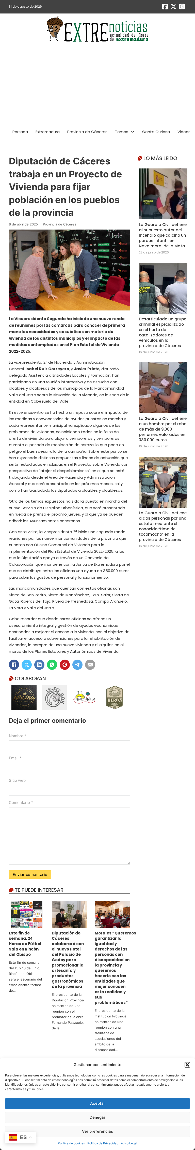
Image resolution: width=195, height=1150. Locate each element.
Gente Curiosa (156, 131)
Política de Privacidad (102, 1143)
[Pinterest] (65, 665)
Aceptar (97, 1103)
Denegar (97, 1117)
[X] (27, 665)
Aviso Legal (129, 1143)
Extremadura (48, 131)
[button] (187, 1064)
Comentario (21, 802)
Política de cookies (71, 1143)
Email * (15, 758)
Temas (121, 131)
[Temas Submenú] (133, 132)
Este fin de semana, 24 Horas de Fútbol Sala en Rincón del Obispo (25, 943)
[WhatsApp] (52, 665)
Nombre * (17, 735)
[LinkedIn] (39, 665)
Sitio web (17, 780)
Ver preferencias (97, 1131)
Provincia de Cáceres (87, 131)
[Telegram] (77, 665)
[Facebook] (14, 665)
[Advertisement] (97, 87)
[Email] (90, 665)
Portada (20, 131)
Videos (183, 131)
